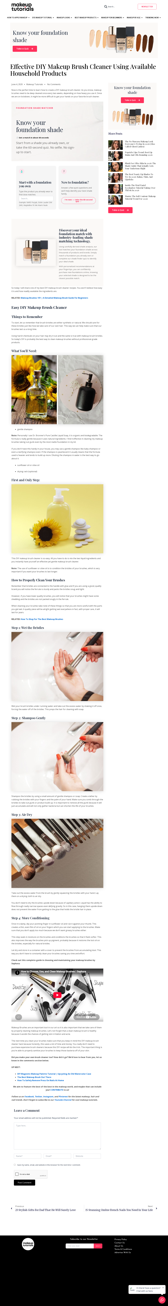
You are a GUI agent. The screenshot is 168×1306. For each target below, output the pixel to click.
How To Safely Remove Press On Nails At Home (40, 1080)
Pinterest (63, 1096)
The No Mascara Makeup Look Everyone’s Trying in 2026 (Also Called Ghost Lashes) (140, 144)
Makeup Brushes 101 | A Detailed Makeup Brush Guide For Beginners (54, 298)
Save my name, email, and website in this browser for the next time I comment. (49, 1165)
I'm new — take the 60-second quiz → (78, 200)
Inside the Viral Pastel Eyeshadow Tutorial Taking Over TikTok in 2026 (140, 188)
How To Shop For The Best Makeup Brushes (42, 619)
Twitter (38, 1096)
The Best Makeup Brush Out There (34, 1077)
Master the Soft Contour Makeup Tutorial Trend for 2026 (140, 197)
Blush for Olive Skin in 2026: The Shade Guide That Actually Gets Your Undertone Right (140, 166)
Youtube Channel (62, 1100)
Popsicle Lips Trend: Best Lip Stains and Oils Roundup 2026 (139, 153)
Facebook (29, 1096)
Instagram (48, 1096)
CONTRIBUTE (56, 1090)
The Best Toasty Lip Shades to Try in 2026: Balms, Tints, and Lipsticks (139, 177)
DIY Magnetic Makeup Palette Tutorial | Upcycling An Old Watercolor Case (54, 1073)
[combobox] (118, 6)
